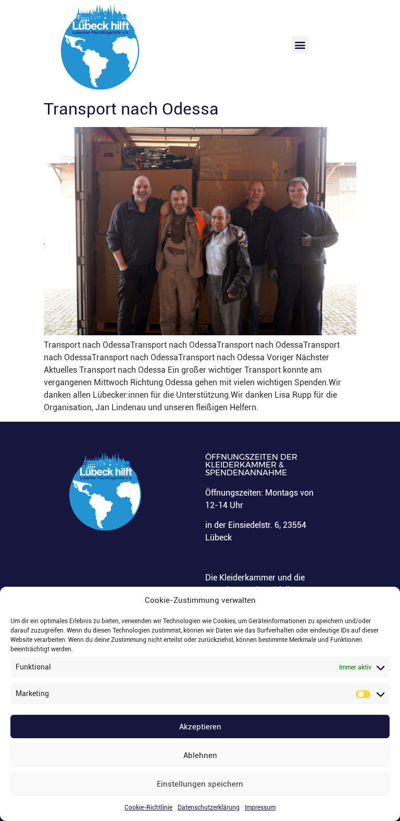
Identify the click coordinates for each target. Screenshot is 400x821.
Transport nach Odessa (131, 109)
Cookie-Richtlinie (148, 807)
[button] (300, 44)
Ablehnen (200, 755)
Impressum (260, 807)
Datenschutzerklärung (209, 807)
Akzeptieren (200, 726)
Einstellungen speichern (200, 784)
